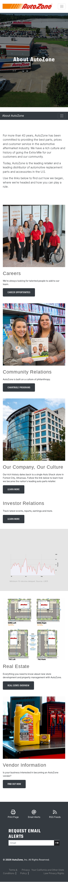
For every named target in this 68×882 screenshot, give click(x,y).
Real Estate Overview (18, 685)
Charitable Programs (19, 387)
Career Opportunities (19, 292)
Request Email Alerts (24, 833)
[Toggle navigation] (62, 6)
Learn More (14, 489)
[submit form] (57, 843)
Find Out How (14, 784)
